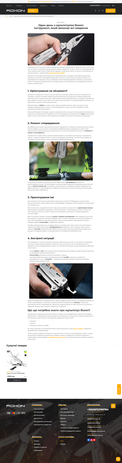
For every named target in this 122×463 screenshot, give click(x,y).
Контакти (61, 5)
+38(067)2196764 (95, 5)
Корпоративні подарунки (42, 424)
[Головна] (7, 16)
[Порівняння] (99, 10)
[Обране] (103, 10)
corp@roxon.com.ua (94, 427)
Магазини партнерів (67, 415)
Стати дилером (39, 409)
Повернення (38, 450)
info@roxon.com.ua (93, 419)
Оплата (36, 441)
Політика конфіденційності (69, 428)
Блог (62, 441)
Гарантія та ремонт (40, 447)
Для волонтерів (39, 415)
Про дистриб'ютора (67, 412)
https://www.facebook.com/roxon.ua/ (88, 440)
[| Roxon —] (15, 10)
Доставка (37, 444)
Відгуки (53, 5)
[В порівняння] (26, 376)
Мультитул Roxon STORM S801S (16, 373)
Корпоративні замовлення (43, 421)
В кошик (15, 380)
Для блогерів (38, 412)
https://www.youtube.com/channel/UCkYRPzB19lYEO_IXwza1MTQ (94, 440)
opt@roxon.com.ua (93, 423)
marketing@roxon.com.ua (96, 431)
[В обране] (24, 376)
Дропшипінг (38, 418)
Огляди (62, 444)
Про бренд (64, 409)
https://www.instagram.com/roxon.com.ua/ (91, 440)
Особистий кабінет (95, 10)
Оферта (63, 424)
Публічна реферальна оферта (70, 431)
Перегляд (17, 360)
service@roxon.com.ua (95, 435)
